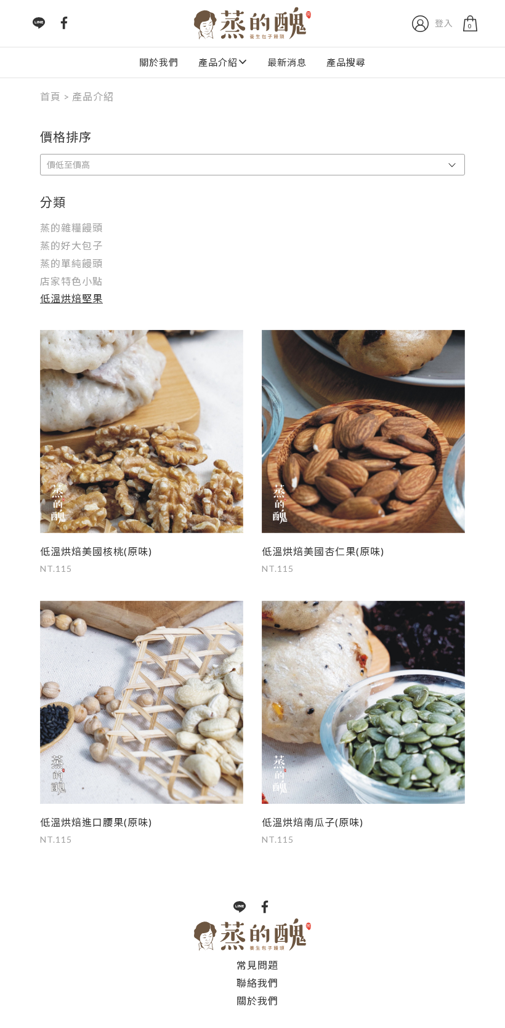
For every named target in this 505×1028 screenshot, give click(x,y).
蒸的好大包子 (71, 245)
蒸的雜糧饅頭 (71, 227)
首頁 (50, 96)
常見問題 (257, 965)
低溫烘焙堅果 (71, 298)
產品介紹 (218, 62)
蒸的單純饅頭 (71, 263)
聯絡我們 (257, 983)
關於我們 (159, 62)
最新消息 (287, 62)
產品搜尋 (346, 62)
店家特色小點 (71, 281)
